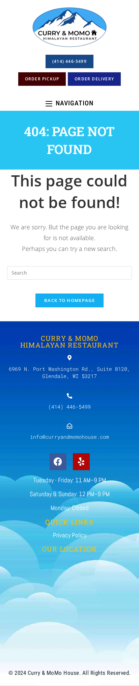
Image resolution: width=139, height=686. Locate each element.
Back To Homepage (69, 300)
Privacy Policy (69, 535)
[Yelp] (81, 461)
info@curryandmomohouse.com (69, 436)
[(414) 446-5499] (69, 396)
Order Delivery (94, 79)
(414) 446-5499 (69, 61)
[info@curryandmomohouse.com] (69, 426)
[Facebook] (58, 461)
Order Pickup (42, 79)
